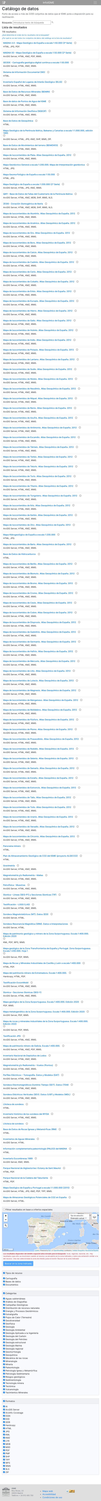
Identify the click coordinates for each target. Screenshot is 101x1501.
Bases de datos (13, 1281)
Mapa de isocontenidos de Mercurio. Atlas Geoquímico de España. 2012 (39, 661)
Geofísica (10, 1323)
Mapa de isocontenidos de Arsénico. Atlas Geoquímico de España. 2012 (39, 223)
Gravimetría (9, 865)
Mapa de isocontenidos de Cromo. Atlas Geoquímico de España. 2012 (38, 593)
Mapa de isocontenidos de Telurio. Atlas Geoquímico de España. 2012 (38, 466)
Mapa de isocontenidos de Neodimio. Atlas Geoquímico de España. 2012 (39, 388)
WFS (7, 1462)
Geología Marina (13, 1345)
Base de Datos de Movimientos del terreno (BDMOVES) (30, 145)
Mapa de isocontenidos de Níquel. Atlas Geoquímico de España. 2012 (38, 398)
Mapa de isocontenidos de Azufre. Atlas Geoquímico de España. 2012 (38, 418)
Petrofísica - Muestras (14, 885)
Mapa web (47, 1491)
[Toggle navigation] (95, 2)
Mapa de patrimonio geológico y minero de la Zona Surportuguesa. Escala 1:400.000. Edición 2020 (46, 934)
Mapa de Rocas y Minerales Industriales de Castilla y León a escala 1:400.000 (41, 963)
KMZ (7, 1437)
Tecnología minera (14, 1383)
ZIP (7, 1472)
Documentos (11, 1284)
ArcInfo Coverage (14, 1412)
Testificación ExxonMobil (15, 982)
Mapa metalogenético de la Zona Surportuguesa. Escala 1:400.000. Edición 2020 (44, 1011)
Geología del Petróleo (16, 1339)
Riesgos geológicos (15, 1377)
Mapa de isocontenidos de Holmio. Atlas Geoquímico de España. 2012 (38, 330)
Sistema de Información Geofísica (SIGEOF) (24, 111)
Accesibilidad (49, 1494)
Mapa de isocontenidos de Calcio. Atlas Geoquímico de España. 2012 (38, 252)
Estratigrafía (11, 1314)
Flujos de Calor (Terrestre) (18, 1317)
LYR (7, 1441)
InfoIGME (48, 2)
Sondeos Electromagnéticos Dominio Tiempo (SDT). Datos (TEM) (36, 1085)
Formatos (10, 1401)
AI (6, 1406)
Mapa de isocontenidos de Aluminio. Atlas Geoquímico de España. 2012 (39, 213)
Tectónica (10, 1386)
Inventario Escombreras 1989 (18, 1158)
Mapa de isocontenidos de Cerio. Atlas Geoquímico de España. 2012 (37, 272)
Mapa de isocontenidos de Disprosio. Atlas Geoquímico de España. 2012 (39, 622)
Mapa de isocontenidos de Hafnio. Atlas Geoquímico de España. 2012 (38, 651)
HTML (8, 1428)
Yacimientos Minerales (16, 1392)
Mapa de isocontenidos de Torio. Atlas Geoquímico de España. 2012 (37, 476)
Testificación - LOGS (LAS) (16, 904)
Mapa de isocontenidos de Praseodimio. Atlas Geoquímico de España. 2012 (41, 739)
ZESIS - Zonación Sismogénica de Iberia (23, 204)
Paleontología (12, 1367)
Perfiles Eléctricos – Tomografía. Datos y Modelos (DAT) (31, 1075)
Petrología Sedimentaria (17, 1373)
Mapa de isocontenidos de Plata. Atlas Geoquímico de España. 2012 (37, 155)
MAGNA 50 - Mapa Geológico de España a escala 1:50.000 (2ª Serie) (37, 53)
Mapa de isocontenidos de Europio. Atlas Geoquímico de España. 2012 (38, 301)
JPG (7, 1431)
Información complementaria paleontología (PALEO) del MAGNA (35, 1148)
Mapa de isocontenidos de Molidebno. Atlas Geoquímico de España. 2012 (40, 710)
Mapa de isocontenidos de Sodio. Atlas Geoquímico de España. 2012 (37, 369)
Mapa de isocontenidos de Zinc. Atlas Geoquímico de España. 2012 (37, 525)
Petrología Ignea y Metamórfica (21, 1370)
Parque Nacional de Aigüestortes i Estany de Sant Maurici (32, 1168)
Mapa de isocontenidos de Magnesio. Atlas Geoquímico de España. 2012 (39, 690)
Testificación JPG (12, 1036)
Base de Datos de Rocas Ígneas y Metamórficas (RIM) (30, 1129)
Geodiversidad (12, 1320)
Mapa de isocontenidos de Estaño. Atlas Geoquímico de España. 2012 (38, 778)
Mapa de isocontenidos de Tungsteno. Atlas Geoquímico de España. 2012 (40, 495)
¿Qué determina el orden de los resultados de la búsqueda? (25, 35)
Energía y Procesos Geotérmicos (21, 1311)
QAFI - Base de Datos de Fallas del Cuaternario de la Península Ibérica (37, 194)
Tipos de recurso (13, 1273)
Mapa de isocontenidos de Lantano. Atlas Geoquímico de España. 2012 (39, 359)
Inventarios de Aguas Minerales (19, 1139)
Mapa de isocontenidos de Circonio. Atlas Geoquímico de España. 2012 (39, 836)
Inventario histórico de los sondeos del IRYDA (26, 1114)
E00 (7, 1419)
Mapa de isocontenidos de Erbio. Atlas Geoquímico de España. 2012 (37, 291)
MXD (7, 1447)
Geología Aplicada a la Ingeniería (21, 1333)
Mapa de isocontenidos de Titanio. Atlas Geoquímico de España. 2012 (38, 486)
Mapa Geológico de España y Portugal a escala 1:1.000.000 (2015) (36, 1187)
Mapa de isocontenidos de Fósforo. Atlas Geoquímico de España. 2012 (38, 719)
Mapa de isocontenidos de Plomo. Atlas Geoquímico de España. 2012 (38, 729)
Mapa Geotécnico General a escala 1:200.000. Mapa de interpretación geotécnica (44, 165)
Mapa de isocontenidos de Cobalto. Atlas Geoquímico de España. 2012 (38, 281)
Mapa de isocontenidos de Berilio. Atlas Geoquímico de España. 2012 (37, 564)
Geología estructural (15, 1342)
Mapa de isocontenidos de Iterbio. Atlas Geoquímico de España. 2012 (38, 515)
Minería (9, 1364)
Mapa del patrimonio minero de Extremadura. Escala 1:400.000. (35, 973)
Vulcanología (11, 1389)
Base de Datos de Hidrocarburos (19, 554)
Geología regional (14, 1348)
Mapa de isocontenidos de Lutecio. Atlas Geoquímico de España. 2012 (38, 680)
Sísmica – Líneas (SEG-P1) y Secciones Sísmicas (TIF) (29, 894)
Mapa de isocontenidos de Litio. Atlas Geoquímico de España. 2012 (37, 671)
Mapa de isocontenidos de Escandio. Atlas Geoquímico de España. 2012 (39, 437)
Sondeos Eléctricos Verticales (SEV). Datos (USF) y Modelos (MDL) (36, 1094)
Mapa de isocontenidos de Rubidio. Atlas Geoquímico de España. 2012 (38, 749)
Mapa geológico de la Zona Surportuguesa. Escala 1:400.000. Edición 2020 (41, 1002)
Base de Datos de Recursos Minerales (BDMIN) (26, 91)
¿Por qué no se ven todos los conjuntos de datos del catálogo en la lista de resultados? (37, 38)
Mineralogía (11, 1361)
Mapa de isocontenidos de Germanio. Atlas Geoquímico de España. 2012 (39, 642)
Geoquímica (11, 1355)
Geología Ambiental (15, 1330)
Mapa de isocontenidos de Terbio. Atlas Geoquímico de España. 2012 (38, 457)
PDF (7, 1450)
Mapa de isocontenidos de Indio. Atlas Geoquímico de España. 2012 (37, 340)
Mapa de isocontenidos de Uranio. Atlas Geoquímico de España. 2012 (38, 817)
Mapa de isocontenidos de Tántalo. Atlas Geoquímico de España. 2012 (38, 447)
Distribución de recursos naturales (22, 1308)
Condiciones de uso (52, 1497)
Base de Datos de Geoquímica (18, 121)
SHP (7, 1456)
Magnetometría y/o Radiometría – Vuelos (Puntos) (28, 1065)
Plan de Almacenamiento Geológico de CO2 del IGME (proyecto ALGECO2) (40, 856)
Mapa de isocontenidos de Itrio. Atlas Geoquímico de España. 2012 (36, 505)
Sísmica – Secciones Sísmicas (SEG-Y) (22, 992)
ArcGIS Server (12, 1409)
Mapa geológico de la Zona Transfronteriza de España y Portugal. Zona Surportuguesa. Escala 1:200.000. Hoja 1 (47, 949)
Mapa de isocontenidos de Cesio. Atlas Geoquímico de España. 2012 (37, 603)
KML (7, 1434)
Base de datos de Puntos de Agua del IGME (24, 101)
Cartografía (11, 1278)
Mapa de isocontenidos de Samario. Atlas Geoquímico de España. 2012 (38, 768)
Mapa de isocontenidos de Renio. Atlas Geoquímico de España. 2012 (37, 408)
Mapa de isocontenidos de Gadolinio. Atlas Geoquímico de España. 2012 (39, 632)
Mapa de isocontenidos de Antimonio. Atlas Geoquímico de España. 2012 (40, 427)
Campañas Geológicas (16, 1305)
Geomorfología (13, 1352)
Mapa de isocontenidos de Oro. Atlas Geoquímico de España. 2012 (36, 233)
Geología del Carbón (15, 1336)
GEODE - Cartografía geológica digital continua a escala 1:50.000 (36, 62)
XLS (7, 1469)
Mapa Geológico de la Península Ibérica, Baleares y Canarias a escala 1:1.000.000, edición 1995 (48, 131)
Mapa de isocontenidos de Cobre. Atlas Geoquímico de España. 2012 (37, 612)
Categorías (10, 1293)
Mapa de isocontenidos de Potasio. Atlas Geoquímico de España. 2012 (38, 350)
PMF (7, 1453)
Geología (9, 1326)
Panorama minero (12, 846)
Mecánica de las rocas (16, 1358)
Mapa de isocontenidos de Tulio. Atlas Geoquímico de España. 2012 (37, 807)
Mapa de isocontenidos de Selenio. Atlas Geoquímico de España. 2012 (38, 758)
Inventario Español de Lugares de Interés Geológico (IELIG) (32, 82)
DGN (7, 1416)
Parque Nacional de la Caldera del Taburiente (25, 1178)
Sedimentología (13, 1380)
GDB (7, 1422)
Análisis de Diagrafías (16, 1301)
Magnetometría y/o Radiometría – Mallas (23, 875)
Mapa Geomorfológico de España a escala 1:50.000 (29, 174)
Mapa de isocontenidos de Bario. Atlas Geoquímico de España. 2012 (37, 544)
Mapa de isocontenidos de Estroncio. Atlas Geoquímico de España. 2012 (39, 787)
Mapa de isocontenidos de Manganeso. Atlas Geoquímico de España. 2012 (40, 700)
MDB (7, 1444)
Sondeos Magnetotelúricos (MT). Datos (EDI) (25, 914)
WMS (8, 1466)
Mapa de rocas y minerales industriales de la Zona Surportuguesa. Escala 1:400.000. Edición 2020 (45, 1022)
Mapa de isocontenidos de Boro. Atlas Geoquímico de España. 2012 (37, 242)
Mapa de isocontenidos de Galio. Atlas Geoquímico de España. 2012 (37, 320)
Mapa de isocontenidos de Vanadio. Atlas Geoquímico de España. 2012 (38, 826)
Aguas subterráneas (15, 1298)
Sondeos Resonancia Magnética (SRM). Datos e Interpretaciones (35, 924)
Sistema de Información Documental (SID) (24, 72)
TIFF (7, 1459)
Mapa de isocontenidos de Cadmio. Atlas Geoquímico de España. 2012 (38, 262)
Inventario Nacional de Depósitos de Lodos (24, 1055)
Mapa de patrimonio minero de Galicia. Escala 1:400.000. (31, 1046)
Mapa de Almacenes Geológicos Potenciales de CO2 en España (35, 1197)
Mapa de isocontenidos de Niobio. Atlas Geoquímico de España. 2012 (38, 379)
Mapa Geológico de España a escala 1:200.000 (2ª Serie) (31, 184)
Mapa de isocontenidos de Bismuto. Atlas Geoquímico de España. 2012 (39, 573)
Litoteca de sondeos (13, 1104)
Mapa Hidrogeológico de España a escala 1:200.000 (29, 534)
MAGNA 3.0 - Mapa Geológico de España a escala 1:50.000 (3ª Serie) (37, 43)
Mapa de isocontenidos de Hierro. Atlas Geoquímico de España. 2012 (37, 311)
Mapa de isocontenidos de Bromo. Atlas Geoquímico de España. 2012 (38, 583)
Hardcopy (10, 1425)
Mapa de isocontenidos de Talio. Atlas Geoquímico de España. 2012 (37, 797)
